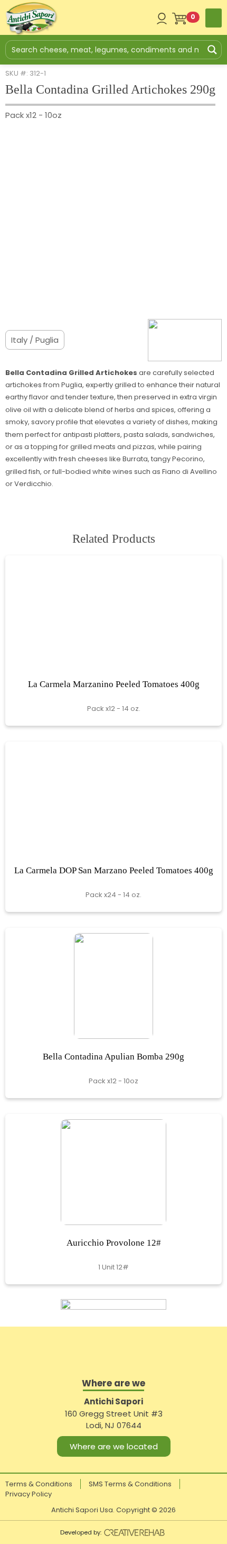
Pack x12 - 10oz (33, 115)
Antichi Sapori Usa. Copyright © (113, 1510)
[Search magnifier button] (212, 50)
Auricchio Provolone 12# (114, 1243)
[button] (213, 18)
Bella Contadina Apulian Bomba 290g (113, 1057)
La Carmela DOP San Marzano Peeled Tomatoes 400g (113, 870)
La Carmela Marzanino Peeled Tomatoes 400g (114, 684)
